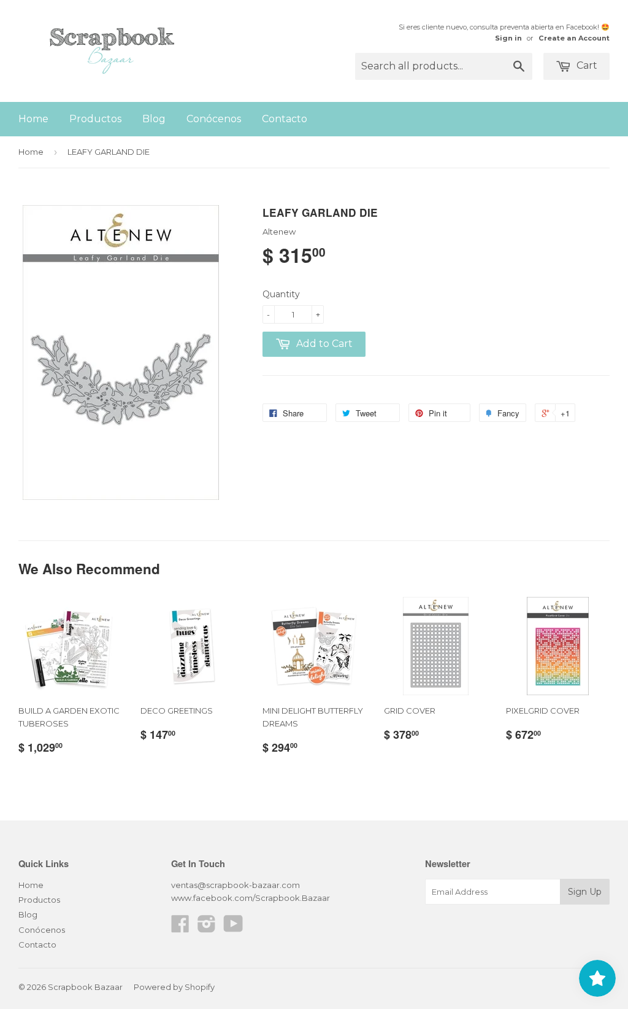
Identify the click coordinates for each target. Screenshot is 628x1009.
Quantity (281, 294)
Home (33, 119)
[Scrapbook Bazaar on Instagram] (206, 928)
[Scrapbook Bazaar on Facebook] (180, 928)
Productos (95, 119)
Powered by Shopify (174, 987)
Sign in (508, 38)
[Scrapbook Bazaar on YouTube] (233, 928)
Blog (154, 119)
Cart (585, 65)
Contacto (284, 119)
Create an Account (574, 38)
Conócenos (213, 119)
